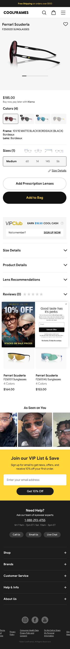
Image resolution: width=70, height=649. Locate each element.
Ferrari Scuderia (15, 24)
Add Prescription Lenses (35, 184)
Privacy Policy (12, 633)
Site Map (68, 633)
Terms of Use (2, 633)
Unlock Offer (51, 329)
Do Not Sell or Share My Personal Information (52, 633)
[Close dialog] (66, 303)
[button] (35, 430)
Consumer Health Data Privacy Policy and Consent (29, 633)
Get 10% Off (35, 491)
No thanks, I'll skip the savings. (52, 340)
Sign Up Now (52, 232)
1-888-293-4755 (35, 520)
